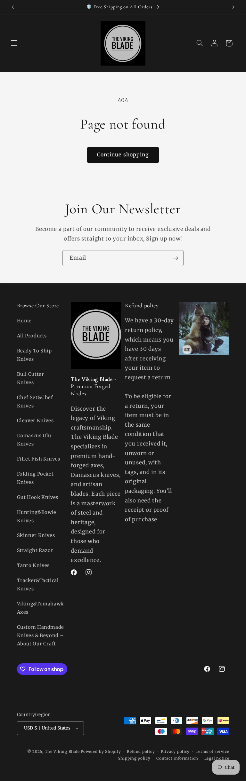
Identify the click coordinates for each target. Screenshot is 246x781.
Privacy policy (175, 751)
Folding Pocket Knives (35, 478)
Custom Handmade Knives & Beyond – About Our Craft (40, 635)
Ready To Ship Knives (34, 355)
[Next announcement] (233, 7)
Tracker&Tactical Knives (38, 585)
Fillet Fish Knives (38, 459)
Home (24, 321)
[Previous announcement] (13, 7)
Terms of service (212, 751)
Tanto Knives (33, 565)
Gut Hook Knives (37, 497)
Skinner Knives (36, 535)
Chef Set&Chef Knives (35, 402)
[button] (14, 43)
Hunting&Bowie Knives (36, 516)
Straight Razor (35, 550)
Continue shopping (123, 155)
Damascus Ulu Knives (34, 440)
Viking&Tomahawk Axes (40, 608)
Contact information (177, 758)
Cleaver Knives (35, 420)
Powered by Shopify (101, 751)
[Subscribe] (175, 258)
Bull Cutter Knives (30, 378)
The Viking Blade (62, 751)
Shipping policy (134, 758)
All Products (32, 336)
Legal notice (216, 758)
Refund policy (141, 751)
